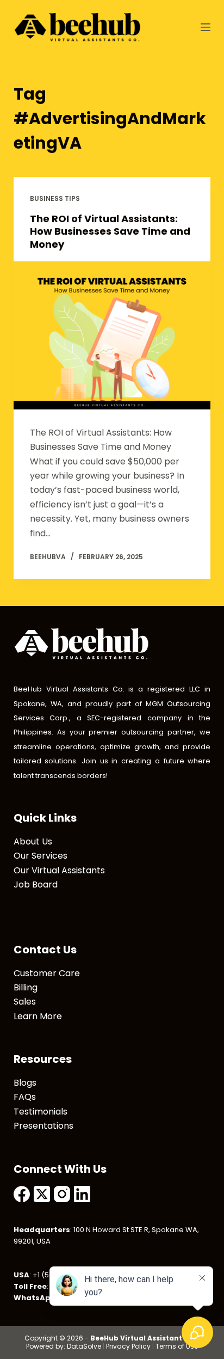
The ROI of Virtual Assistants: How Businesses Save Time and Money (110, 231)
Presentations (43, 1125)
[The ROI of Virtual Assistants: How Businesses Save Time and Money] (112, 335)
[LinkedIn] (82, 1194)
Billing (26, 987)
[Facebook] (22, 1194)
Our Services (40, 855)
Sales (25, 1001)
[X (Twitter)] (42, 1194)
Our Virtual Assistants (59, 870)
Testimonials (40, 1111)
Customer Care (47, 973)
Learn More (38, 1016)
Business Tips (55, 198)
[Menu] (205, 27)
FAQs (25, 1097)
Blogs (25, 1082)
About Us (33, 841)
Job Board (36, 884)
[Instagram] (62, 1194)
